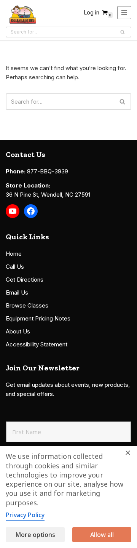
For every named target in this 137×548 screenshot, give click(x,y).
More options (35, 534)
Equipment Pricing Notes (38, 318)
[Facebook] (31, 211)
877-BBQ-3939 (47, 171)
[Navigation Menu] (124, 12)
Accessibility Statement (36, 344)
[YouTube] (12, 211)
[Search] (122, 32)
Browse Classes (27, 305)
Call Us (15, 266)
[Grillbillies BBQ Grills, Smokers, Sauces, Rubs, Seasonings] (23, 14)
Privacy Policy (25, 515)
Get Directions (24, 279)
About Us (18, 331)
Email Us (17, 292)
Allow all (102, 534)
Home (14, 253)
